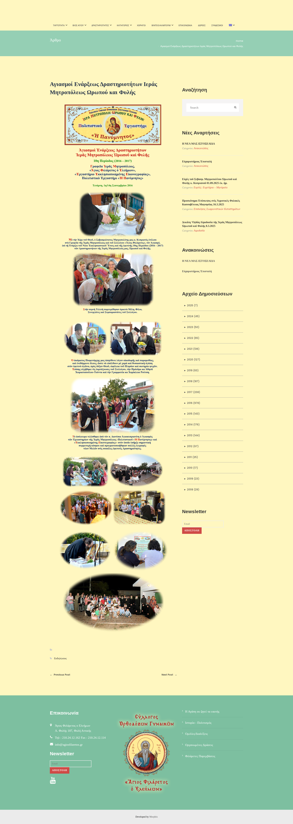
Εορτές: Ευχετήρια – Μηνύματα (210, 187)
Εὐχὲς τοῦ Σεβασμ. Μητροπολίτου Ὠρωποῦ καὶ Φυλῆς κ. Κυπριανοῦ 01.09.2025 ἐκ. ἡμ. (209, 181)
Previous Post (60, 674)
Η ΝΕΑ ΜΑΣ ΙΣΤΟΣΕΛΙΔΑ (198, 143)
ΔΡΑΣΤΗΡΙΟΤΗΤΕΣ (100, 25)
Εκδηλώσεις (60, 658)
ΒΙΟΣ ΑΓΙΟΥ (78, 25)
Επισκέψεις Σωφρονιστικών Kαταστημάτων (217, 209)
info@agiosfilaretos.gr (69, 744)
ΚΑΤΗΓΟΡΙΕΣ (123, 25)
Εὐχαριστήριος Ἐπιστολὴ (197, 161)
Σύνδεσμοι (217, 25)
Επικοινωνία (185, 25)
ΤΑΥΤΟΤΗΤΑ (59, 25)
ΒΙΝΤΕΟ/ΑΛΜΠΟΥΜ (161, 25)
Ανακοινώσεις (201, 148)
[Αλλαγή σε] (231, 25)
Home (239, 41)
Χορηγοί (141, 25)
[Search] (235, 107)
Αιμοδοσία (199, 230)
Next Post (169, 674)
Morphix (153, 817)
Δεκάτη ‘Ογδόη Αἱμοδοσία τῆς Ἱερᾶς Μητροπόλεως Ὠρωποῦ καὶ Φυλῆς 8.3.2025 (212, 224)
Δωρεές (202, 25)
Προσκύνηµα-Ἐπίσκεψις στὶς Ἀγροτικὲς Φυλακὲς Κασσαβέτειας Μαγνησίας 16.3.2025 (211, 202)
